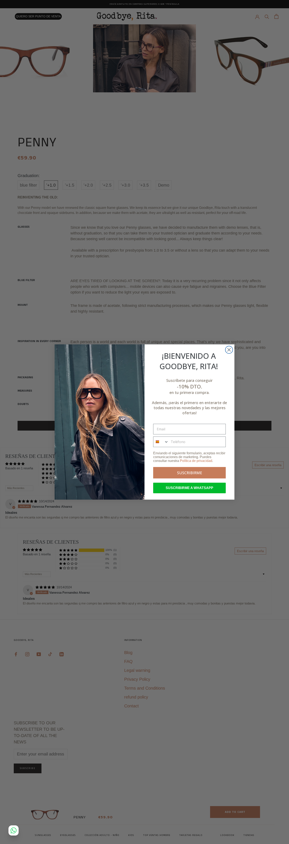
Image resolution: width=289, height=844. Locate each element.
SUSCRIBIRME (189, 472)
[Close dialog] (229, 349)
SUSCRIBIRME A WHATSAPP (189, 488)
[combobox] (161, 442)
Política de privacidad (196, 461)
